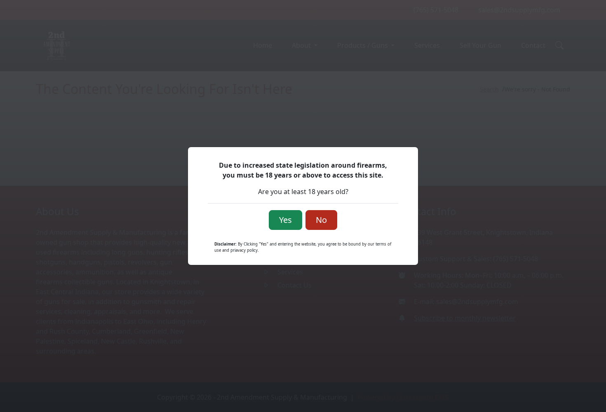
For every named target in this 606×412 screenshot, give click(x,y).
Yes (285, 219)
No (321, 219)
